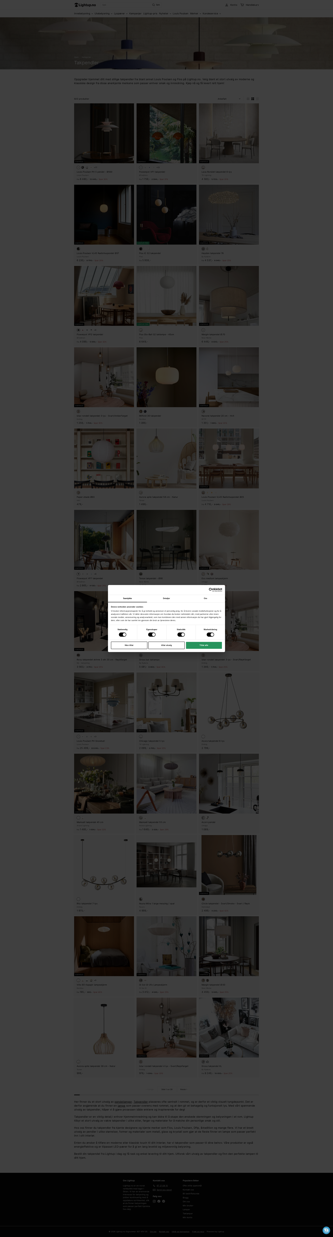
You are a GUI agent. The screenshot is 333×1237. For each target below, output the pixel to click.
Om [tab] (205, 598)
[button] (326, 1230)
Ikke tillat (129, 645)
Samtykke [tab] (127, 598)
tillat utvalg (166, 645)
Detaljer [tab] (166, 598)
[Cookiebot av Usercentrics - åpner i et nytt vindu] (210, 590)
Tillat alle (204, 645)
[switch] (152, 634)
